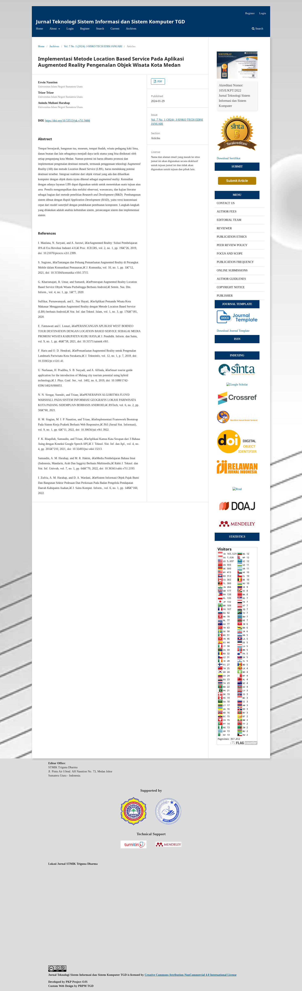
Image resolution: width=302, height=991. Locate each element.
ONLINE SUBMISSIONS (232, 270)
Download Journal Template (233, 330)
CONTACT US (226, 203)
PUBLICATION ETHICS (232, 236)
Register (85, 28)
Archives (131, 28)
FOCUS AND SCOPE (230, 253)
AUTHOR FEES (226, 211)
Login (70, 28)
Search (100, 28)
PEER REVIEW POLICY (232, 245)
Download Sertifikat (228, 158)
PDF (159, 81)
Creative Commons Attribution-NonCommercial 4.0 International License (190, 974)
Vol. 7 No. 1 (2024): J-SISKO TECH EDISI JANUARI (93, 46)
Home (39, 28)
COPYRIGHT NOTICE (231, 287)
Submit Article (237, 180)
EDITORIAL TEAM (229, 219)
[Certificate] (237, 77)
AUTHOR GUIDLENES (231, 278)
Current (115, 28)
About (54, 28)
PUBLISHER (225, 295)
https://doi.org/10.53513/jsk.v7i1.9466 (67, 120)
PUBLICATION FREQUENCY (235, 262)
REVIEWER (224, 228)
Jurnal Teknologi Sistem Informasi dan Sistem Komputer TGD (110, 21)
